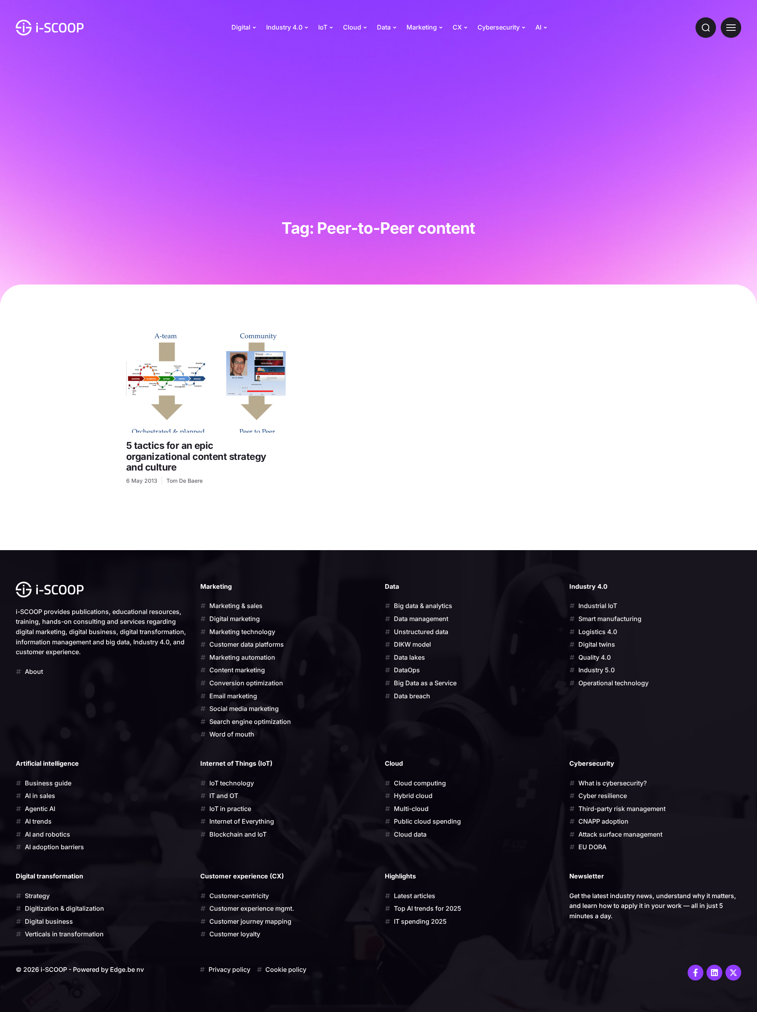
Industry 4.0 (284, 27)
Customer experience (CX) (242, 876)
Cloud (352, 27)
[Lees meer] (206, 382)
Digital (240, 27)
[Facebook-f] (695, 972)
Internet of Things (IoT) (236, 763)
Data (384, 27)
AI (538, 27)
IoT (322, 27)
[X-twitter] (733, 972)
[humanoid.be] (50, 27)
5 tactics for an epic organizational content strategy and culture (196, 456)
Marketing (421, 27)
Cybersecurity (498, 27)
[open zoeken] (705, 27)
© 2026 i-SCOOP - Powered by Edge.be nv (80, 969)
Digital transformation (49, 876)
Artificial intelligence (47, 763)
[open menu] (731, 27)
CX (457, 27)
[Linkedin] (714, 972)
